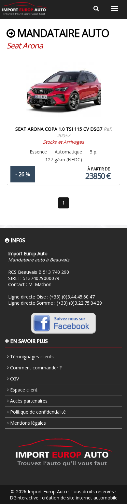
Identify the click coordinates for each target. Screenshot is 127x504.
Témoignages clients (31, 356)
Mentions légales (27, 423)
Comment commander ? (35, 368)
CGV (14, 379)
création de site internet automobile (80, 498)
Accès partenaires (28, 401)
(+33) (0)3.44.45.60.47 (72, 297)
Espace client (23, 390)
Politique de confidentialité (37, 412)
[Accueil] (24, 9)
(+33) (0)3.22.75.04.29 (79, 303)
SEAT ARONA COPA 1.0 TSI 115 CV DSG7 (58, 129)
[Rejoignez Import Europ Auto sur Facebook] (63, 323)
